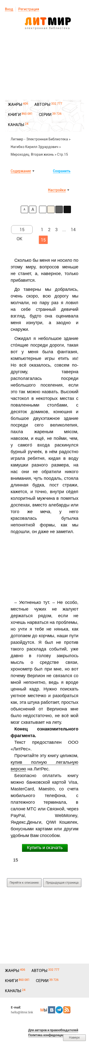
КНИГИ (14, 114)
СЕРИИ (45, 114)
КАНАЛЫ (16, 124)
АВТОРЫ (42, 104)
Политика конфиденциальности (52, 1035)
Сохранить (61, 171)
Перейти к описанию (24, 882)
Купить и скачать (45, 847)
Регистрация (28, 9)
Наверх (74, 1037)
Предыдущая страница (62, 882)
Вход (9, 9)
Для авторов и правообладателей (53, 1030)
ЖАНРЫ (15, 104)
